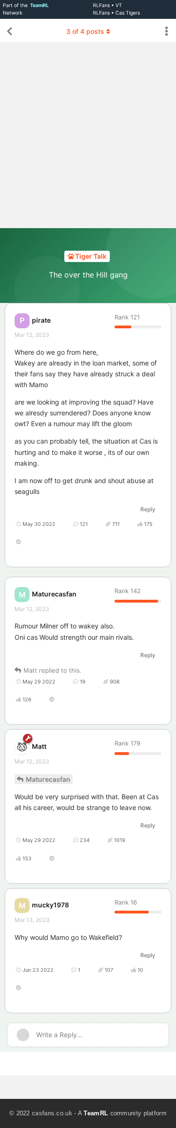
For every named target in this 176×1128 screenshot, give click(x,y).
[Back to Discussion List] (9, 31)
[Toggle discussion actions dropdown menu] (166, 31)
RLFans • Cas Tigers (116, 13)
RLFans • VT (107, 5)
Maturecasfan (48, 779)
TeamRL (96, 1113)
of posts (85, 31)
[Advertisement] (88, 135)
